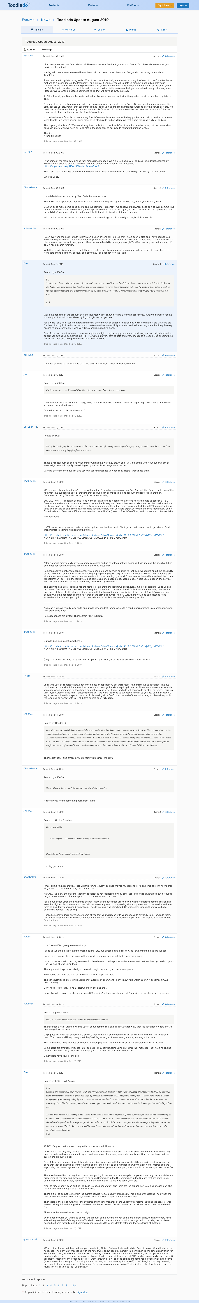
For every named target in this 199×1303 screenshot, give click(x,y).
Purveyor (28, 1003)
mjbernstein (29, 228)
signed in (82, 1292)
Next (74, 1285)
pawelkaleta (29, 877)
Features (93, 5)
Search (101, 29)
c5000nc (28, 55)
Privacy (73, 1302)
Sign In (183, 5)
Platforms (133, 5)
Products (54, 5)
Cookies (92, 1302)
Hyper (26, 675)
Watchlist (70, 29)
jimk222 (27, 152)
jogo (25, 374)
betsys (27, 936)
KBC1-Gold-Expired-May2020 (39, 481)
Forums (28, 20)
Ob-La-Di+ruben (32, 187)
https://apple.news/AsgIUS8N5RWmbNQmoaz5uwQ (71, 166)
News (46, 20)
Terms (83, 1302)
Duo (25, 263)
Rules (164, 29)
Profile (132, 29)
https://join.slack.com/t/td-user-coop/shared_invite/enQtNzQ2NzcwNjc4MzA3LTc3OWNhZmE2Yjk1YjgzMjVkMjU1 (104, 535)
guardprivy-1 (30, 1239)
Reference (170, 56)
